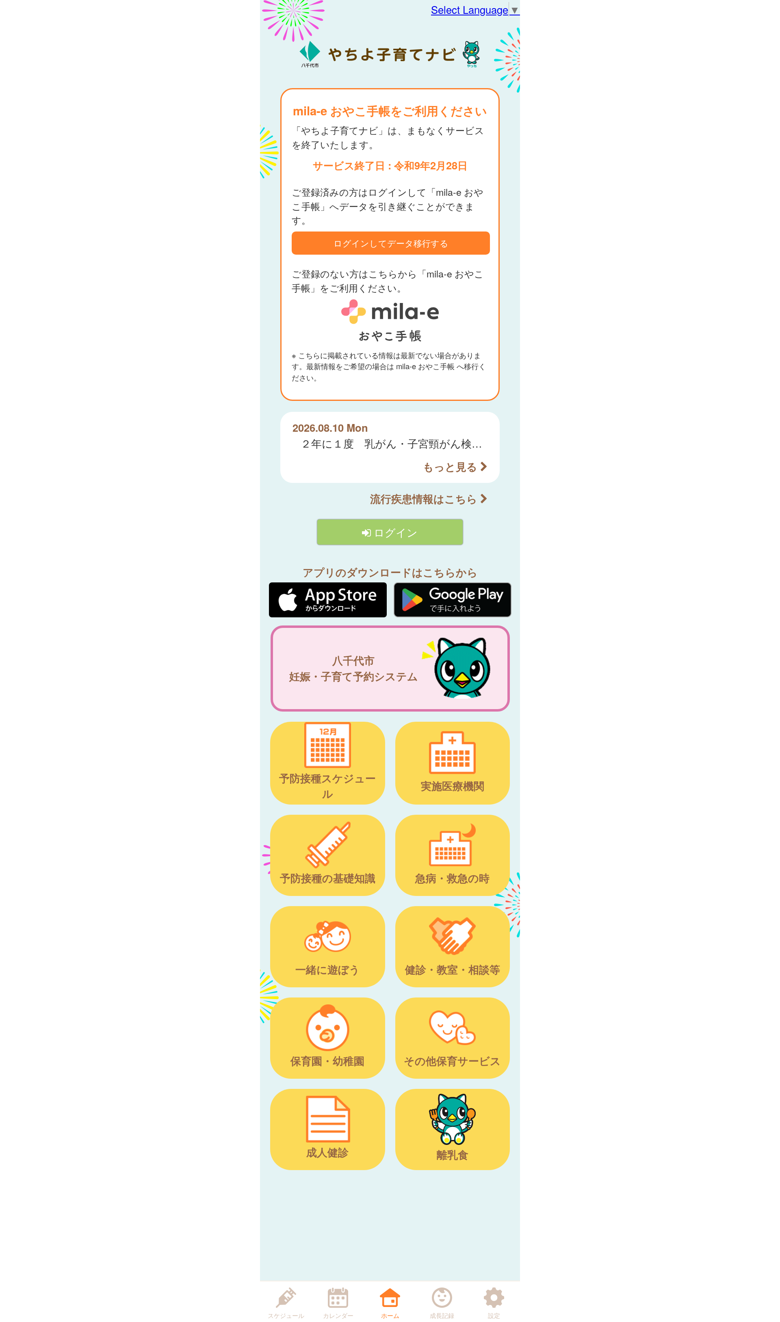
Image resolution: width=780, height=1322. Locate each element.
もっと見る (451, 466)
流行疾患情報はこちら (425, 498)
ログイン (394, 532)
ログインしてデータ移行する (391, 243)
